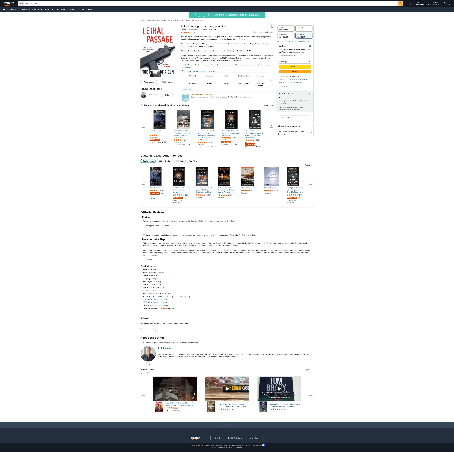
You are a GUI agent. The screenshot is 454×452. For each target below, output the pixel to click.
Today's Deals (24, 9)
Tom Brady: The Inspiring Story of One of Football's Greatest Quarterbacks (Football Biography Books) (285, 405)
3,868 (253, 191)
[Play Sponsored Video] (227, 389)
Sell (57, 9)
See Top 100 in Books (181, 297)
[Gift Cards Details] (53, 9)
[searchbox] (211, 3)
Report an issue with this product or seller (199, 71)
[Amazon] (8, 3)
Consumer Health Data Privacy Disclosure (229, 445)
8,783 (162, 191)
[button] (5, 9)
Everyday (89, 9)
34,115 (185, 195)
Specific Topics (185, 20)
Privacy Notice (209, 445)
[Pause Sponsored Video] (194, 394)
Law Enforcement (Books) (159, 302)
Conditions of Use (197, 445)
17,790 (231, 195)
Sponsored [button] (143, 373)
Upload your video (148, 329)
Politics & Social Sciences (154, 20)
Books (142, 20)
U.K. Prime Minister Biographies (294, 199)
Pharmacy (80, 9)
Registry (64, 9)
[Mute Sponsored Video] (194, 398)
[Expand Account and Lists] (430, 4)
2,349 (276, 191)
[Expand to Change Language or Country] (412, 4)
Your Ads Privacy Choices (253, 445)
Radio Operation (157, 194)
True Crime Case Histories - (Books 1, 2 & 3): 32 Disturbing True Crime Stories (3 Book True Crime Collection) (233, 405)
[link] (159, 131)
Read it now (246, 97)
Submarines (177, 199)
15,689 (208, 195)
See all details (186, 89)
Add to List (286, 117)
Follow (167, 95)
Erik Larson (187, 29)
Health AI (13, 9)
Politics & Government (171, 20)
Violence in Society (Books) (159, 305)
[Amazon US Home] (195, 438)
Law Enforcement (197, 20)
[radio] (285, 28)
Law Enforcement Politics (158, 299)
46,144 (299, 195)
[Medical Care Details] (43, 9)
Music (72, 9)
